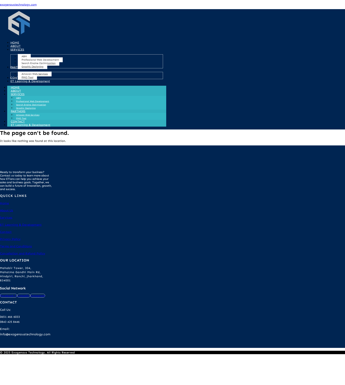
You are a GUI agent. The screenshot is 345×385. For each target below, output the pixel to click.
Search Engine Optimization (31, 104)
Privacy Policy (10, 239)
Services (6, 217)
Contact (6, 232)
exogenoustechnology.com (18, 4)
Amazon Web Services (27, 115)
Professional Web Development (32, 101)
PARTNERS (18, 111)
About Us (6, 210)
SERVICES (18, 94)
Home (4, 203)
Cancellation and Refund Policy (22, 253)
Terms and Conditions (16, 246)
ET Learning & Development (30, 125)
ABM (18, 98)
